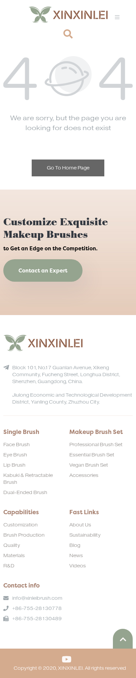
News (76, 556)
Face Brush (16, 445)
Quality (11, 545)
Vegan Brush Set (88, 465)
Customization (20, 525)
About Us (80, 525)
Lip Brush (14, 465)
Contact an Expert (42, 270)
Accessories (83, 475)
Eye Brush (15, 455)
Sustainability (85, 535)
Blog (74, 545)
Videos (77, 566)
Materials (14, 556)
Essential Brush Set (91, 455)
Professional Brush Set (95, 445)
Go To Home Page (68, 168)
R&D (9, 566)
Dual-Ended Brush (25, 492)
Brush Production (24, 535)
